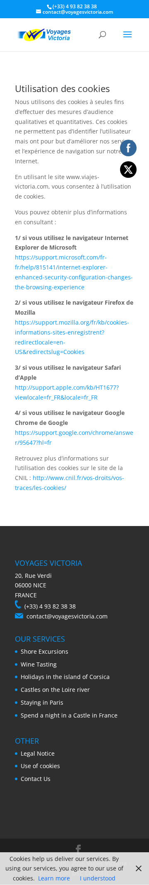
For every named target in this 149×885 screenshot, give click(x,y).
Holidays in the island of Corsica (65, 677)
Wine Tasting (39, 664)
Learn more (54, 878)
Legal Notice (38, 753)
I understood (97, 878)
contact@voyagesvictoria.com (67, 616)
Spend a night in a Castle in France (69, 715)
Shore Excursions (44, 651)
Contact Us (35, 779)
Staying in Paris (42, 702)
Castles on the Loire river (55, 689)
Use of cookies (40, 766)
